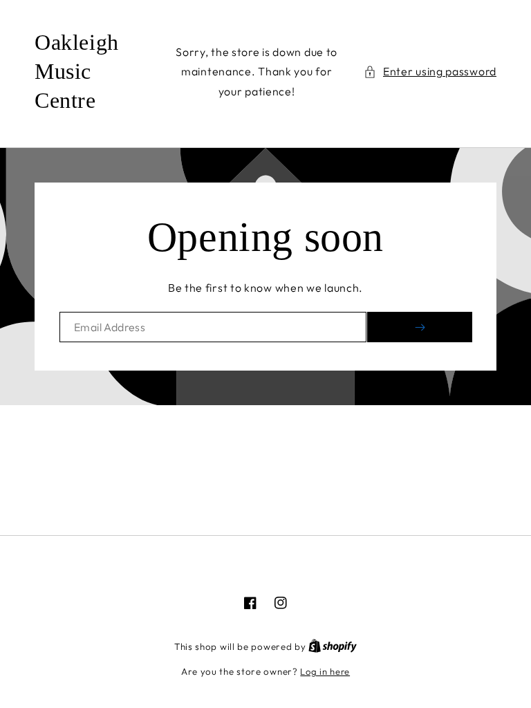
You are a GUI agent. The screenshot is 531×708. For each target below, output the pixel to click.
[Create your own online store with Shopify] (332, 646)
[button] (430, 72)
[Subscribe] (419, 327)
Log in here (325, 671)
